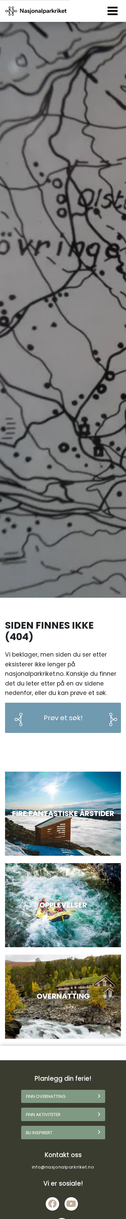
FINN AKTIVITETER (43, 1114)
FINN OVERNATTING (46, 1096)
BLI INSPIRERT (39, 1133)
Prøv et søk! (63, 718)
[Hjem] (36, 11)
